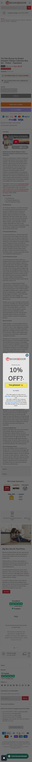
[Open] (4, 758)
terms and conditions (12, 402)
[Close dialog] (27, 355)
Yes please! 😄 (16, 385)
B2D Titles (8, 396)
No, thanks (16, 391)
